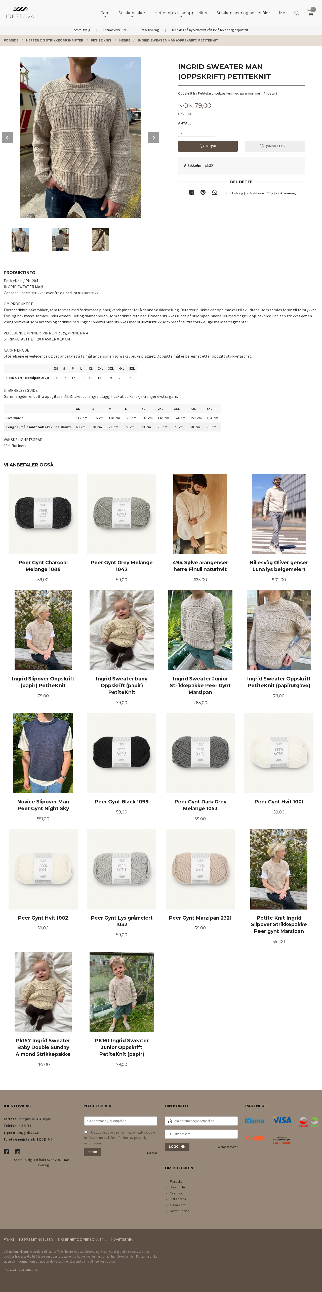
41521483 (25, 1126)
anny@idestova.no (30, 1133)
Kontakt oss (179, 1211)
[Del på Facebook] (191, 193)
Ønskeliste (277, 146)
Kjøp (211, 146)
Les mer (152, 1152)
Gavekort (177, 1205)
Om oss (176, 1193)
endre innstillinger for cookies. (96, 1261)
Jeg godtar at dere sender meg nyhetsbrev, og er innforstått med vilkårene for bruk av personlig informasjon (120, 1137)
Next (153, 137)
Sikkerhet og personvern (82, 1239)
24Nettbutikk (29, 1270)
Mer (283, 12)
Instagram (178, 1199)
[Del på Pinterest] (203, 193)
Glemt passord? (228, 1147)
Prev (7, 137)
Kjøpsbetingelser (36, 1239)
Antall (184, 123)
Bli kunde (177, 1187)
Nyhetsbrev (122, 1239)
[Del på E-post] (214, 193)
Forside (176, 1181)
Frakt (9, 1239)
